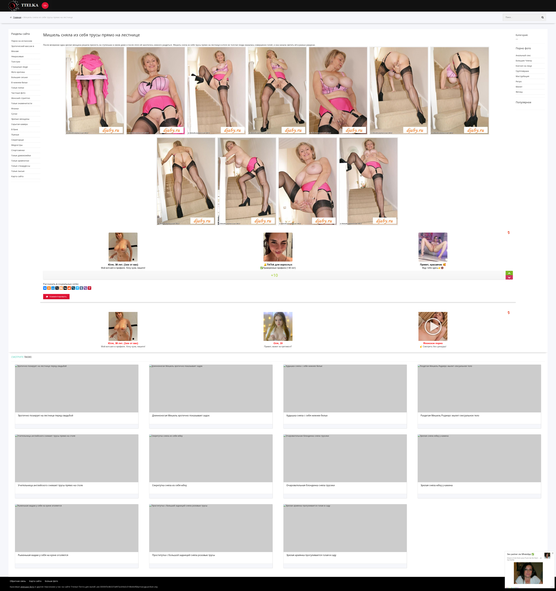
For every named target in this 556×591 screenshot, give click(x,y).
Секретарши (17, 139)
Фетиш (519, 92)
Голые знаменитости (21, 103)
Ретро (519, 81)
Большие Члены (524, 60)
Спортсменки (18, 150)
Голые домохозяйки (21, 155)
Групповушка (522, 71)
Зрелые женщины (20, 119)
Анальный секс (523, 55)
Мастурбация (522, 76)
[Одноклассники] (49, 288)
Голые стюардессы (20, 166)
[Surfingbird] (77, 288)
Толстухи (15, 61)
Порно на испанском (21, 41)
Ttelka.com (30, 6)
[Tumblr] (81, 288)
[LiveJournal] (73, 288)
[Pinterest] (89, 288)
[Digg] (65, 288)
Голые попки (17, 87)
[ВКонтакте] (45, 288)
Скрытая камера (19, 124)
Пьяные (15, 134)
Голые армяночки (20, 160)
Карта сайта (17, 176)
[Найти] (542, 17)
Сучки (14, 113)
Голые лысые (17, 171)
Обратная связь (18, 581)
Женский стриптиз (20, 98)
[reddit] (69, 288)
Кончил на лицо (524, 65)
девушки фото (27, 586)
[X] (57, 288)
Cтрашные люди (19, 66)
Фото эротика (18, 72)
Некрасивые (17, 56)
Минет (519, 86)
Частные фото (18, 93)
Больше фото (51, 581)
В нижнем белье (19, 82)
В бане (14, 129)
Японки (15, 108)
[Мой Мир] (53, 288)
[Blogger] (61, 288)
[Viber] (85, 288)
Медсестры (17, 145)
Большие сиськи (19, 77)
